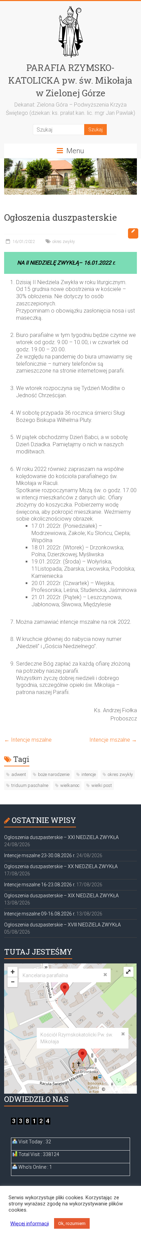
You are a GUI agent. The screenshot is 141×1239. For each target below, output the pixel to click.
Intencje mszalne (28, 740)
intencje (88, 774)
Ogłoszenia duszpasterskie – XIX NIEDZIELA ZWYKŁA (61, 895)
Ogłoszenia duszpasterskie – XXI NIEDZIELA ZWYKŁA (61, 837)
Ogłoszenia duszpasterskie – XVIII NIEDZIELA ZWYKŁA (62, 924)
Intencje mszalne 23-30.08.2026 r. (39, 855)
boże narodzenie (53, 774)
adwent (18, 774)
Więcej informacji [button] (29, 1223)
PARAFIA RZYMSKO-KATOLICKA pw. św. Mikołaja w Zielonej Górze (70, 80)
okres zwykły (63, 241)
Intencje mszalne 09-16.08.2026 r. (39, 913)
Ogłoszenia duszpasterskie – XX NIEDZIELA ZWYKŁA (61, 866)
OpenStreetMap (120, 1089)
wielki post (101, 785)
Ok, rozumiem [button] (72, 1223)
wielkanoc (69, 785)
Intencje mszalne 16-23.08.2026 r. (39, 884)
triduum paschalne (29, 785)
